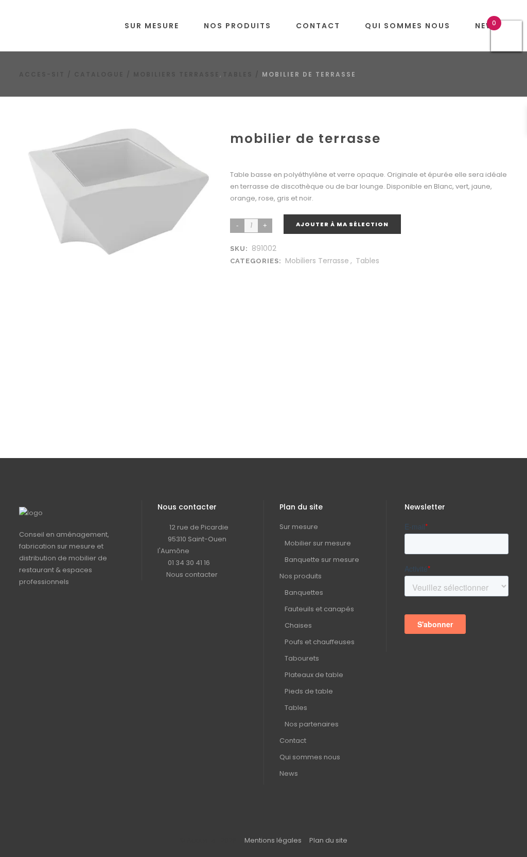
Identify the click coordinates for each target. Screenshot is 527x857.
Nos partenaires (312, 724)
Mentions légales (273, 840)
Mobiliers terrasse (176, 74)
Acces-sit (42, 74)
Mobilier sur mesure (318, 543)
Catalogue (99, 74)
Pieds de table (309, 691)
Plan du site (328, 840)
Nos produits (300, 576)
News (288, 773)
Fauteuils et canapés (319, 609)
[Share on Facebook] (237, 273)
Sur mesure (298, 527)
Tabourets (302, 658)
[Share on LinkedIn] (247, 273)
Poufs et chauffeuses (320, 642)
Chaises (298, 625)
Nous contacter (192, 574)
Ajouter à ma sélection (342, 224)
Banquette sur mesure (322, 559)
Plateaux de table (314, 675)
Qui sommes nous (309, 757)
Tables (238, 74)
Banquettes (304, 592)
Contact (292, 740)
